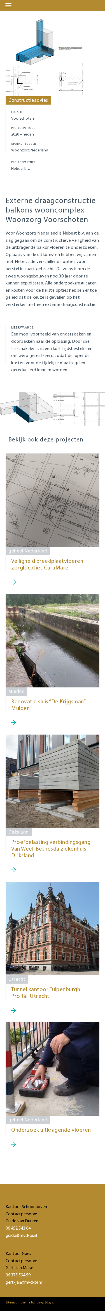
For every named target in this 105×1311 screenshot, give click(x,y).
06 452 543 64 (18, 1228)
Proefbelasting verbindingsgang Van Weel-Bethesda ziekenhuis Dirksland (50, 849)
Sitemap (11, 1302)
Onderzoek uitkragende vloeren (51, 1130)
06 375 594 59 (18, 1275)
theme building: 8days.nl (38, 1302)
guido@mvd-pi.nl (21, 1235)
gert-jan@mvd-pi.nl (24, 1282)
